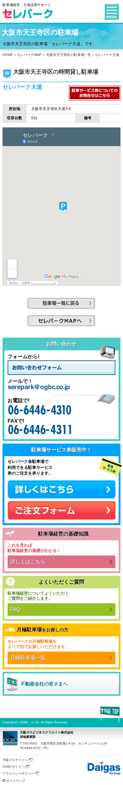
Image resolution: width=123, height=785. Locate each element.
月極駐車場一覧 (27, 657)
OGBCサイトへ (14, 766)
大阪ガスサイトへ (15, 760)
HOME (8, 55)
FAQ (15, 609)
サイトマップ (15, 780)
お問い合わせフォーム (61, 367)
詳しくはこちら (27, 561)
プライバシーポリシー (18, 773)
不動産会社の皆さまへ (44, 683)
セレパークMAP (29, 55)
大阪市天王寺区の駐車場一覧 (68, 55)
